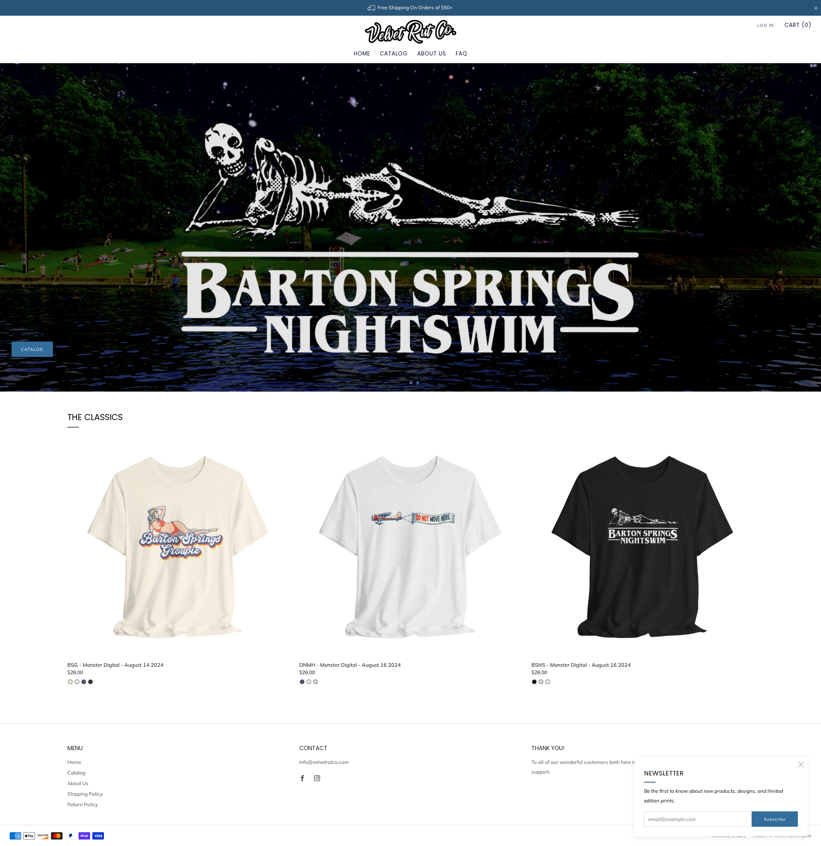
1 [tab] (411, 382)
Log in (766, 25)
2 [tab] (417, 382)
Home (362, 53)
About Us (431, 53)
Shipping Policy (85, 794)
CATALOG (32, 349)
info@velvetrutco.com (324, 762)
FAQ (461, 53)
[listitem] (410, 8)
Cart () (797, 25)
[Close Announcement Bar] (816, 8)
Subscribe (775, 819)
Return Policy (82, 804)
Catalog (394, 53)
